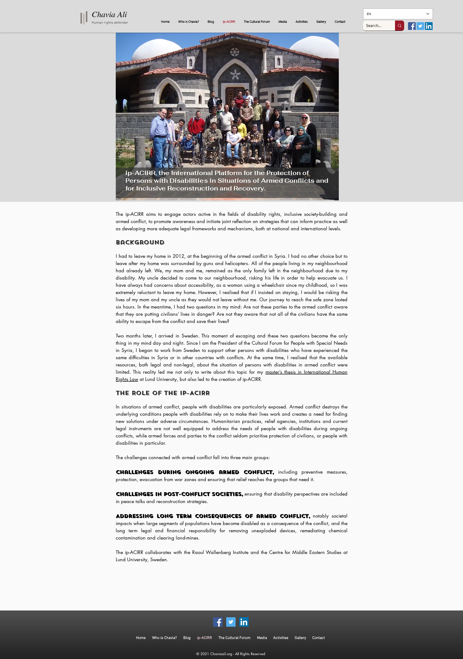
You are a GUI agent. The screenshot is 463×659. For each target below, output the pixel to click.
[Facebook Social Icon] (412, 26)
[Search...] (399, 26)
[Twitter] (420, 26)
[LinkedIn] (429, 26)
